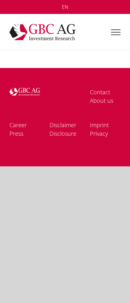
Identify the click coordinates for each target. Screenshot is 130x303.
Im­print (99, 125)
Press (16, 133)
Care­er (18, 125)
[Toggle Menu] (116, 32)
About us (101, 100)
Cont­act (100, 92)
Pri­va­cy (99, 133)
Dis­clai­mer (63, 125)
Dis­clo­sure (63, 133)
